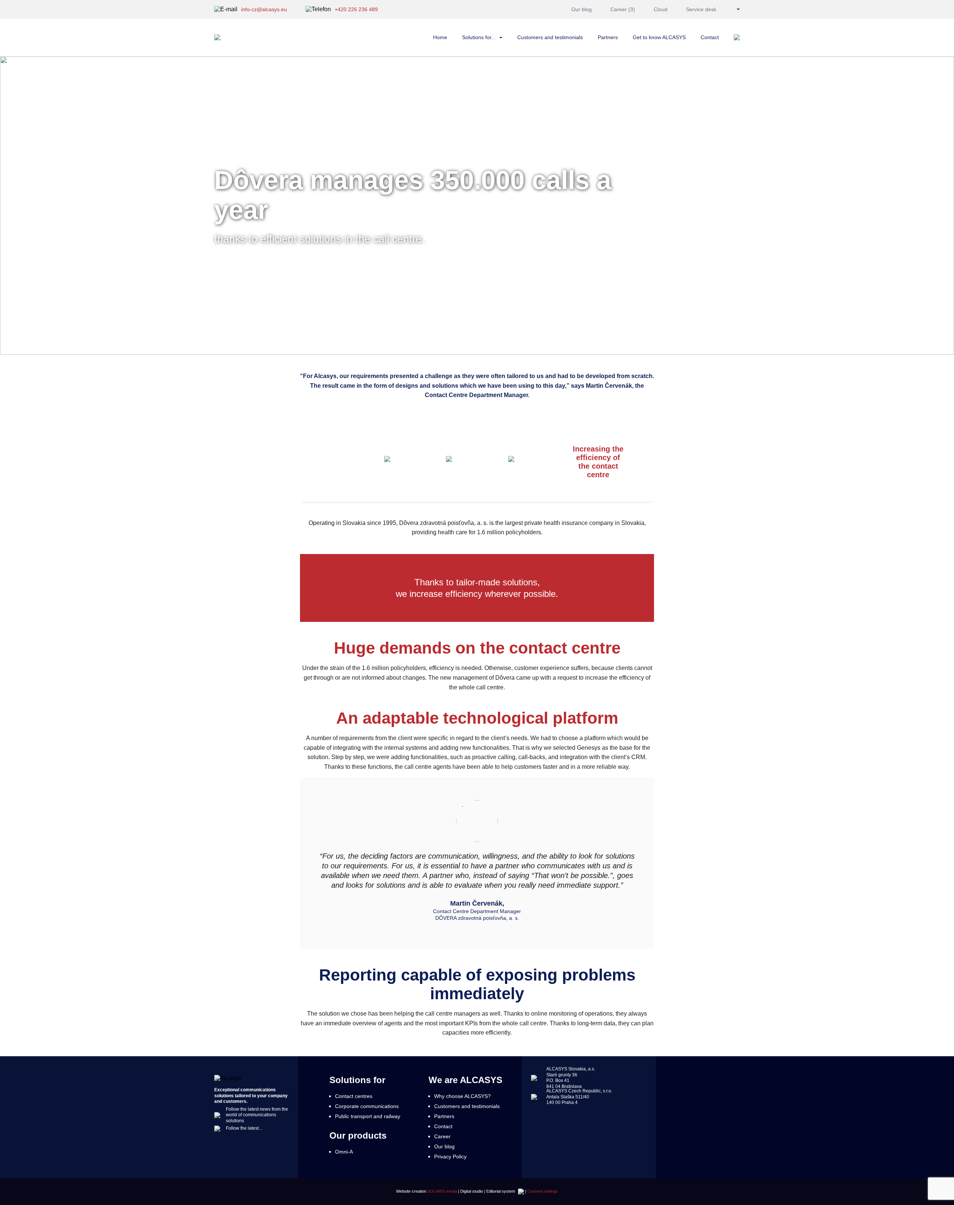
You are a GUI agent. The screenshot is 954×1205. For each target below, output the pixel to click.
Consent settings (542, 1191)
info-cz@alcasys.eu (264, 9)
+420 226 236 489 (356, 9)
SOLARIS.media (442, 1191)
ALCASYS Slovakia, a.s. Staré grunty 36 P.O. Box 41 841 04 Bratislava (570, 1077)
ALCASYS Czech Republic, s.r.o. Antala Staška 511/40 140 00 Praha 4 (579, 1096)
